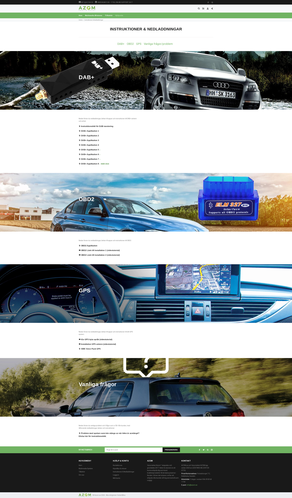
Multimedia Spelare (86, 468)
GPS (138, 43)
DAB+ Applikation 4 (90, 145)
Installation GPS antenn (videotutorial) (98, 344)
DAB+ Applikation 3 (90, 140)
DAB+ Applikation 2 (90, 136)
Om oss (81, 475)
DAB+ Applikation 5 (90, 150)
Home (80, 20)
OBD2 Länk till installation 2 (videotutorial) (100, 255)
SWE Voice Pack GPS (91, 349)
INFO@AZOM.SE (87, 2)
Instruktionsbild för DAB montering (97, 126)
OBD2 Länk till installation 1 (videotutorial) (100, 250)
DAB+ (120, 43)
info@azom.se (192, 485)
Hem (80, 15)
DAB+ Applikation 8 (90, 164)
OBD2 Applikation (89, 246)
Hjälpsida (119, 15)
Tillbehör (109, 15)
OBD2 (130, 43)
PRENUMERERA (171, 450)
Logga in (116, 475)
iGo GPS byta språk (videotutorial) (96, 339)
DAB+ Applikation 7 (90, 159)
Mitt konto (116, 478)
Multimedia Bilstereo (93, 15)
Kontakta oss (117, 465)
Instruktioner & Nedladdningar (123, 472)
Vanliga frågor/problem (158, 43)
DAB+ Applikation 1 (90, 131)
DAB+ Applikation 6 (90, 154)
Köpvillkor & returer (119, 468)
